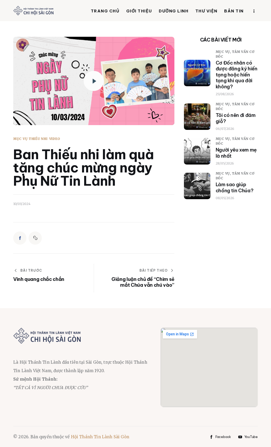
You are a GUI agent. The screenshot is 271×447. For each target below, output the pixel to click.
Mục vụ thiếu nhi (30, 139)
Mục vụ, (224, 52)
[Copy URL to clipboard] (35, 238)
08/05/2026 (225, 198)
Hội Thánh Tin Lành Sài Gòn (100, 436)
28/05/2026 (225, 163)
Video (55, 139)
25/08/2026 (225, 94)
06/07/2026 (225, 129)
